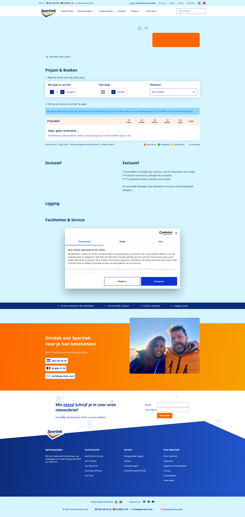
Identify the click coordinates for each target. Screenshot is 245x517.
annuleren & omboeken (143, 3)
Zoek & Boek (67, 11)
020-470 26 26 (54, 3)
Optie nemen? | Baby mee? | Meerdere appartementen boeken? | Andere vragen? (79, 144)
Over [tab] (161, 241)
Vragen (172, 3)
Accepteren (159, 281)
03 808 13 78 (68, 3)
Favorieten (191, 3)
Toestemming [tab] (84, 241)
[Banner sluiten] (176, 233)
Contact (180, 3)
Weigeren (122, 281)
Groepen (121, 11)
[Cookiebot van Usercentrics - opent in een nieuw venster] (161, 233)
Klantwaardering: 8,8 (85, 3)
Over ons (162, 3)
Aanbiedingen (106, 11)
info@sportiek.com (63, 376)
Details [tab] (122, 241)
